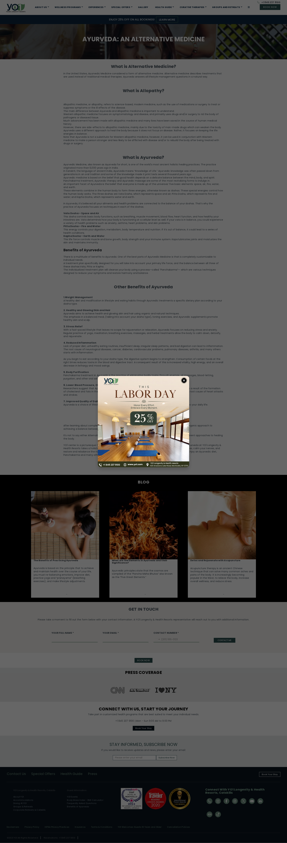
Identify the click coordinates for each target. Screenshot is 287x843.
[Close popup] (184, 380)
